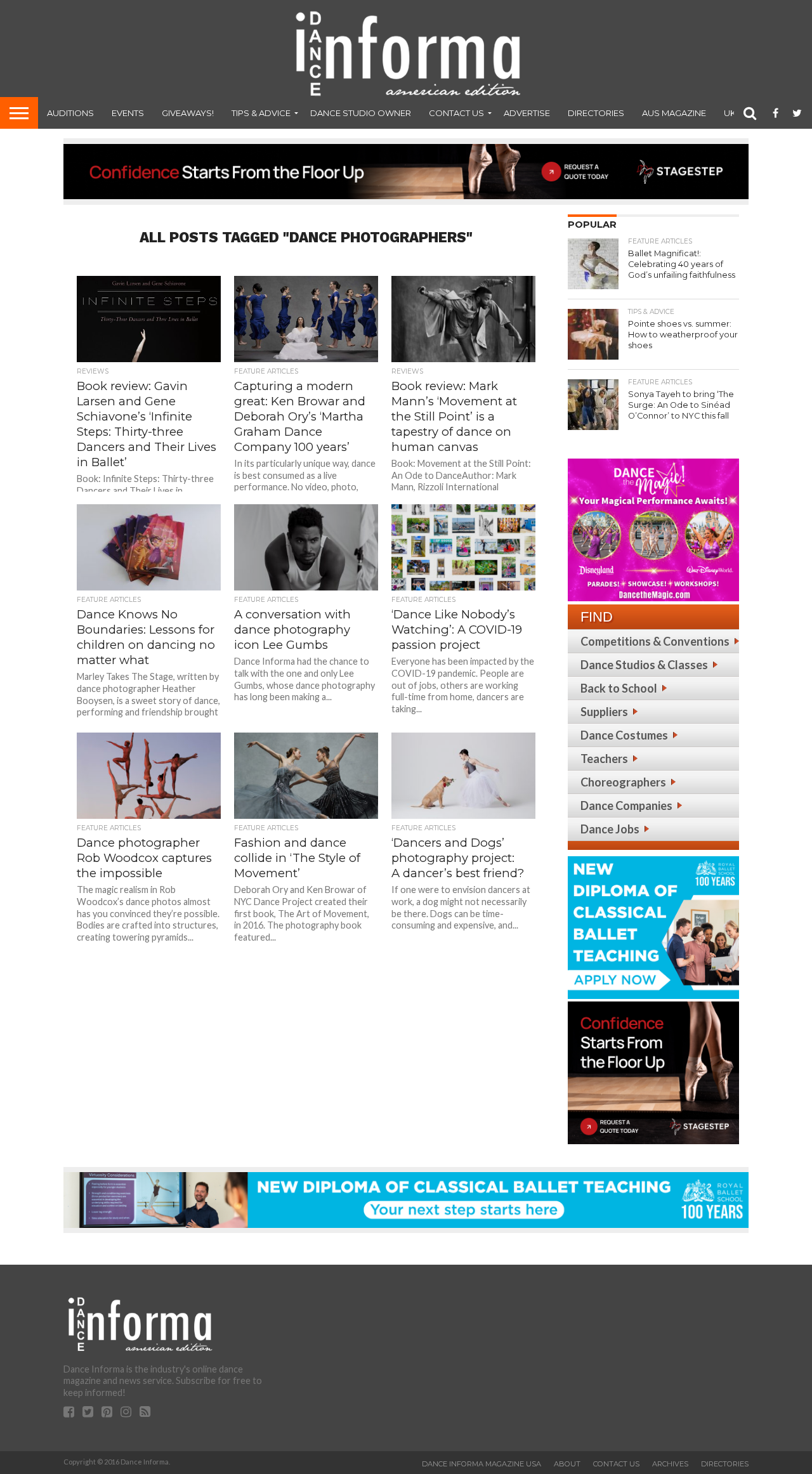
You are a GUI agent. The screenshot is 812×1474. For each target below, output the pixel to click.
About (567, 1463)
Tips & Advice (261, 113)
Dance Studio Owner (360, 113)
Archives (670, 1463)
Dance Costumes (624, 735)
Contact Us (456, 113)
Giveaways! (188, 113)
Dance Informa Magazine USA (481, 1463)
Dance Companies (626, 805)
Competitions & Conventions (655, 641)
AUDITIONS (70, 113)
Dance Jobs (609, 829)
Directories (596, 113)
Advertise (527, 113)
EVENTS (128, 113)
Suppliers (604, 712)
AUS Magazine (674, 113)
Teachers (604, 759)
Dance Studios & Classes (644, 665)
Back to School (618, 688)
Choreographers (623, 782)
